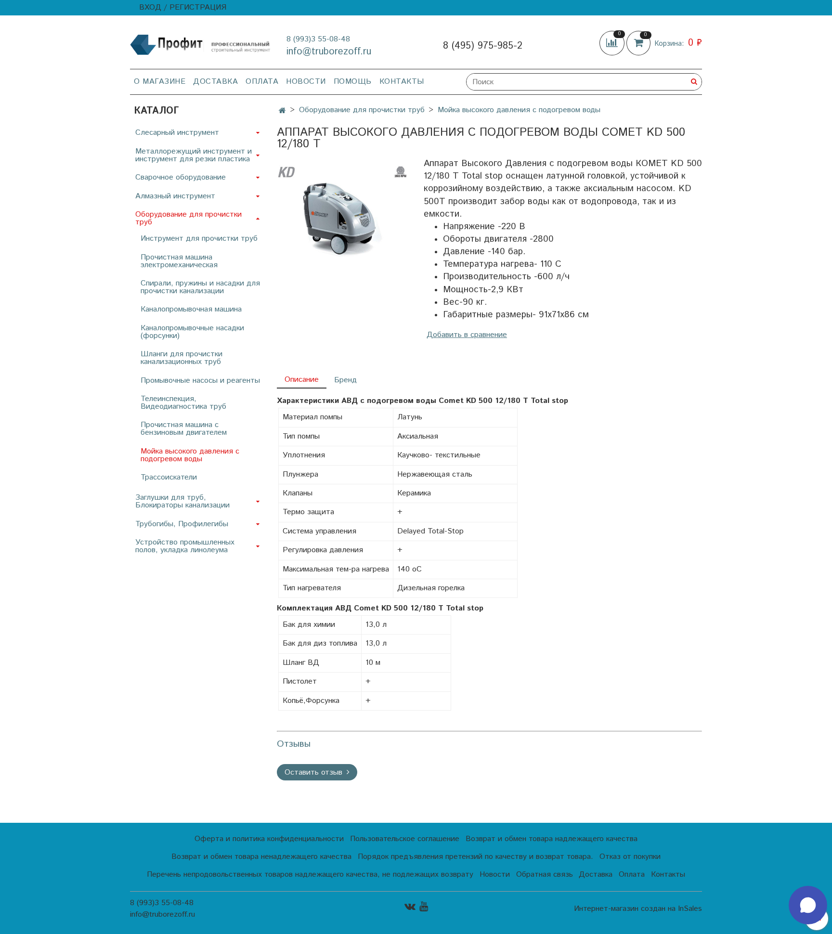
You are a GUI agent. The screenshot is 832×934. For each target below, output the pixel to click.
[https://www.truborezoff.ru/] (200, 44)
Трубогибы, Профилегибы (181, 524)
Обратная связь (544, 874)
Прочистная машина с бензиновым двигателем (184, 428)
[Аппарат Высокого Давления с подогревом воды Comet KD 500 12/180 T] (342, 210)
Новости (306, 81)
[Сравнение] (612, 43)
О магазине (159, 81)
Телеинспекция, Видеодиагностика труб (183, 402)
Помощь (353, 81)
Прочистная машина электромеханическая (179, 261)
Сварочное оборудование (180, 177)
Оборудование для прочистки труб (362, 110)
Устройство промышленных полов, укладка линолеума (184, 546)
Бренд (345, 380)
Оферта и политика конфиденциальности (269, 838)
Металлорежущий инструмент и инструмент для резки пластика (193, 155)
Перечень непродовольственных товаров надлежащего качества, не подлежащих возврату (310, 874)
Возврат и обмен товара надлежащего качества (551, 838)
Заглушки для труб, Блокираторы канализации (182, 501)
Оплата (262, 81)
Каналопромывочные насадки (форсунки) (192, 332)
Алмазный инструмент (175, 196)
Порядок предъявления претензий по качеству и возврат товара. (475, 856)
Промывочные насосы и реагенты (200, 380)
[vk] (410, 906)
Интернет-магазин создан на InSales (638, 909)
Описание (302, 379)
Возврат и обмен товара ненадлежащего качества (261, 856)
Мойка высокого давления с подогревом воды (519, 110)
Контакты (401, 81)
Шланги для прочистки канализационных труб (181, 358)
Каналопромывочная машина (191, 309)
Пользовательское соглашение (404, 838)
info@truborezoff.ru (328, 52)
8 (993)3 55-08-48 (318, 39)
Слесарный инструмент (177, 132)
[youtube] (423, 906)
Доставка (215, 81)
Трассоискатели (169, 477)
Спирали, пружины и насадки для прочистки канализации (200, 287)
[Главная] (282, 111)
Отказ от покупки (630, 856)
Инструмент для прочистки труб (199, 238)
